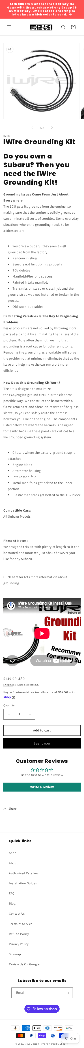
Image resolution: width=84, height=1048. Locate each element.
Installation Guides (23, 883)
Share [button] (13, 809)
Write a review (42, 787)
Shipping (8, 684)
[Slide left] (32, 127)
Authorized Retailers (24, 873)
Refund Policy (19, 934)
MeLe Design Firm (35, 1043)
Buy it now (42, 743)
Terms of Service (20, 924)
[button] (9, 27)
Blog (12, 903)
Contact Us (17, 913)
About (13, 863)
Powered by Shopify (57, 1043)
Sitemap (15, 954)
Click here (10, 577)
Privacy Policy (18, 944)
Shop (12, 853)
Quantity (9, 705)
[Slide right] (52, 127)
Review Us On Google (24, 964)
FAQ (12, 893)
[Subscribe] (68, 992)
